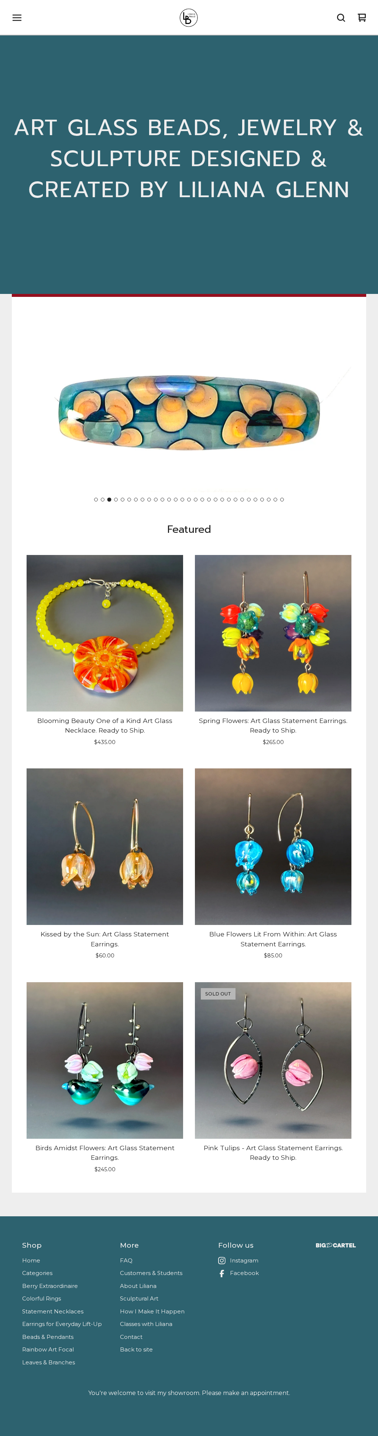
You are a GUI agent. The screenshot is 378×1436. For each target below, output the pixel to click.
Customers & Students (151, 1272)
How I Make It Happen (152, 1311)
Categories (37, 1272)
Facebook (244, 1272)
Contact (131, 1336)
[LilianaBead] (189, 18)
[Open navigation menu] (17, 17)
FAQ (126, 1260)
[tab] (96, 499)
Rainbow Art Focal (48, 1349)
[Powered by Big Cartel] (336, 1245)
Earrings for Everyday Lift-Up (62, 1323)
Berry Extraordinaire (50, 1285)
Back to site (136, 1349)
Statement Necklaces (52, 1311)
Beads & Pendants (47, 1336)
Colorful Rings (41, 1298)
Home (31, 1260)
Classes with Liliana (146, 1323)
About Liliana (138, 1285)
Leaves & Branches (48, 1362)
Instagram (244, 1260)
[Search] (341, 17)
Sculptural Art (139, 1298)
